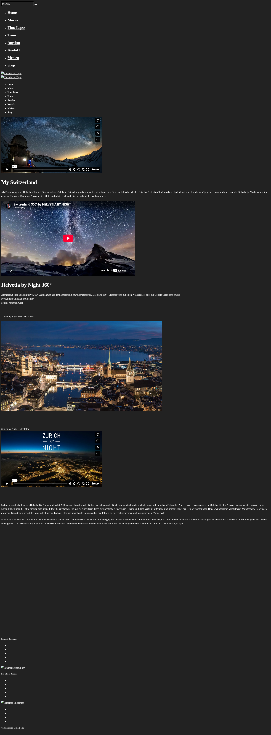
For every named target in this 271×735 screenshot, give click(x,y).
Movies (13, 20)
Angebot (14, 43)
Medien (13, 58)
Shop (11, 65)
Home (12, 13)
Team (12, 35)
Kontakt (14, 50)
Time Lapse (16, 28)
